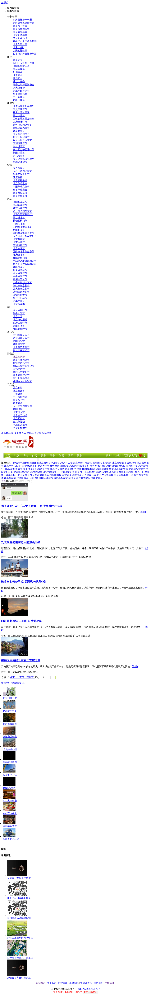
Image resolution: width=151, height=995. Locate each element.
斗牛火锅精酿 (10, 800)
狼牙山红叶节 (20, 322)
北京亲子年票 (20, 26)
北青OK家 (18, 47)
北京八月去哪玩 (66, 462)
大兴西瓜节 (19, 168)
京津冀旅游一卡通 (22, 19)
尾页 (31, 677)
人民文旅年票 (20, 50)
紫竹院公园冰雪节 (22, 125)
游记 (61, 455)
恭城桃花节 (78, 475)
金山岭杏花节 (20, 276)
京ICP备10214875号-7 (89, 989)
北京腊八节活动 (137, 469)
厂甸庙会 (17, 72)
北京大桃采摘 (35, 472)
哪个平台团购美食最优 (19, 898)
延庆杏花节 (19, 254)
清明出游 (17, 409)
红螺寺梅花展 (20, 257)
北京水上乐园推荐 (84, 472)
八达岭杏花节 (20, 273)
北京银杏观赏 (20, 319)
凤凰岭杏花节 (20, 270)
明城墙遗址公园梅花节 (25, 261)
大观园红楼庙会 (21, 91)
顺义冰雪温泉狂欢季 (23, 159)
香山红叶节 (19, 313)
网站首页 (40, 983)
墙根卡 (14, 433)
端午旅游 (17, 403)
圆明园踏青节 (20, 295)
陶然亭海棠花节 (21, 285)
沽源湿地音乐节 (21, 338)
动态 (16, 455)
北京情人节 (19, 412)
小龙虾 (54, 462)
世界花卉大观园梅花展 (25, 264)
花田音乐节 (19, 344)
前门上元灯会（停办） (25, 63)
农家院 (37, 433)
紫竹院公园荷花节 (22, 211)
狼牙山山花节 (20, 298)
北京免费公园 (25, 475)
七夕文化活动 (20, 428)
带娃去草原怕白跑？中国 (20, 938)
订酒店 (22, 433)
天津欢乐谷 (90, 475)
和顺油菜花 (83, 466)
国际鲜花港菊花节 (22, 227)
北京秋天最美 (10, 723)
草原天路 (73, 478)
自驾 (34, 455)
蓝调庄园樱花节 (21, 291)
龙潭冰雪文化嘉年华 (23, 106)
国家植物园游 (10, 762)
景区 (70, 455)
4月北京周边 (9, 788)
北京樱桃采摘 (20, 180)
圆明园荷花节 (20, 202)
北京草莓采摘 (20, 183)
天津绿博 (33, 478)
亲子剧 (21, 462)
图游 (79, 455)
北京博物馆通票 (21, 29)
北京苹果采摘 (21, 472)
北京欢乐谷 (45, 462)
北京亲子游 (19, 400)
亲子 (52, 455)
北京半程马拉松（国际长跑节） (20, 466)
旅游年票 (6, 433)
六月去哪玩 (84, 478)
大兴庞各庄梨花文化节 (25, 236)
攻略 (25, 455)
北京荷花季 (19, 304)
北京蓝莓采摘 (20, 193)
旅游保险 (46, 433)
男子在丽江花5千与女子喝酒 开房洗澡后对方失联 (31, 506)
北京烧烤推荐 (101, 472)
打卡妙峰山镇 (10, 749)
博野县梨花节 (61, 478)
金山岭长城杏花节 (22, 282)
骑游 (43, 455)
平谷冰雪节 (19, 115)
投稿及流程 (86, 983)
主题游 (4, 2)
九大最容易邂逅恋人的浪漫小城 (20, 542)
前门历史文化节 (21, 372)
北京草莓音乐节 (21, 347)
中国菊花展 (19, 223)
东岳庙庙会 (19, 69)
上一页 (18, 677)
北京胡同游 (19, 356)
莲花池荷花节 (20, 208)
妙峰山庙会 (19, 100)
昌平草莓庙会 (20, 94)
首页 (7, 455)
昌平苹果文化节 (21, 174)
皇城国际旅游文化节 (23, 366)
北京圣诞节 (19, 390)
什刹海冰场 (88, 469)
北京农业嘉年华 (105, 475)
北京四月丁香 (10, 698)
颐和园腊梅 (55, 475)
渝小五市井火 (10, 813)
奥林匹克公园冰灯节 (23, 149)
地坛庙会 (17, 78)
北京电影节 (142, 466)
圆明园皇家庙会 (21, 66)
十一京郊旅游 (20, 397)
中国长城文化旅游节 (11, 469)
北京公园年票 (20, 35)
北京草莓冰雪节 (21, 134)
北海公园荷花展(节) (23, 214)
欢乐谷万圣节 (20, 424)
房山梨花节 (19, 230)
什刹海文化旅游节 (22, 381)
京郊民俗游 (19, 369)
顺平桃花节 (29, 469)
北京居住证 (118, 462)
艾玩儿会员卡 (20, 38)
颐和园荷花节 (20, 205)
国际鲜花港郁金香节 (23, 233)
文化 (117, 455)
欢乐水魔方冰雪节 (22, 140)
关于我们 (51, 983)
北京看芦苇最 (10, 711)
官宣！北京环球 (11, 839)
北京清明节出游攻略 (115, 466)
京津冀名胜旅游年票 (23, 22)
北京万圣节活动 (46, 466)
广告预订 (109, 983)
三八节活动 (19, 421)
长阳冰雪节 (19, 152)
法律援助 (74, 983)
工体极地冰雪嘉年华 (23, 118)
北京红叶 (17, 316)
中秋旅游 (17, 394)
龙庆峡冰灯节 (20, 121)
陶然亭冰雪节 (20, 109)
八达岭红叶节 (20, 310)
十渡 (131, 475)
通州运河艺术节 (21, 363)
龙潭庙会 (17, 75)
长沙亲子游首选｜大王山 (20, 958)
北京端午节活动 (84, 462)
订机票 (30, 433)
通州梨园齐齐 (10, 826)
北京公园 (72, 466)
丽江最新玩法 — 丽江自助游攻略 (21, 621)
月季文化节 (19, 301)
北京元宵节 (19, 418)
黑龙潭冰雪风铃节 (118, 469)
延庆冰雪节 (19, 131)
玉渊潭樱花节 (20, 245)
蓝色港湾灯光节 (21, 375)
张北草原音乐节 (21, 335)
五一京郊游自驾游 (22, 406)
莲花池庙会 (19, 81)
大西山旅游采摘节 (22, 171)
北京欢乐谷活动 (73, 469)
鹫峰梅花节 (19, 267)
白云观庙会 (19, 97)
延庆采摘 (17, 177)
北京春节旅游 (20, 415)
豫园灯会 (131, 466)
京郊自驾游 (61, 466)
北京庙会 (17, 60)
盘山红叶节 (19, 326)
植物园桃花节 (20, 220)
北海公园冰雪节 (21, 128)
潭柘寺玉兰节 (20, 279)
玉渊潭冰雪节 (20, 143)
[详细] (142, 512)
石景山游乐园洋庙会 (23, 84)
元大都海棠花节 (21, 288)
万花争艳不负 (10, 775)
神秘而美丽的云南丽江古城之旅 (20, 660)
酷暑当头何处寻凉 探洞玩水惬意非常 (24, 581)
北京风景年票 (20, 32)
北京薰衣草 (19, 239)
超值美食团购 (32, 462)
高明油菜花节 (46, 478)
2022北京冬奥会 (21, 378)
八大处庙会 (19, 87)
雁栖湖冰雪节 (20, 162)
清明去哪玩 (97, 478)
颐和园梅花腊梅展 (102, 462)
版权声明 (63, 983)
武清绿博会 (22, 478)
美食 (108, 455)
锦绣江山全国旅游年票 (25, 41)
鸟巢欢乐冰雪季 (21, 112)
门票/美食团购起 (134, 455)
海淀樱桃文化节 (51, 472)
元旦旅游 (17, 387)
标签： (4, 517)
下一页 (25, 677)
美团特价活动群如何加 (19, 918)
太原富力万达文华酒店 (19, 878)
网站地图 (98, 983)
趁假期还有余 (10, 736)
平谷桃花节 (19, 217)
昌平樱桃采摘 (97, 466)
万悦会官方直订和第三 (19, 977)
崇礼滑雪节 (19, 146)
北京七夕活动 (57, 469)
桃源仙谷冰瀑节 (21, 137)
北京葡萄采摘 (20, 196)
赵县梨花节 (10, 478)
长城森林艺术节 (21, 350)
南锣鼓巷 (66, 475)
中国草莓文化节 (21, 186)
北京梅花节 (19, 248)
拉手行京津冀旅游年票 (25, 53)
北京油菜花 (19, 242)
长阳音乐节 (19, 341)
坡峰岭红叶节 (20, 329)
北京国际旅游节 (21, 360)
